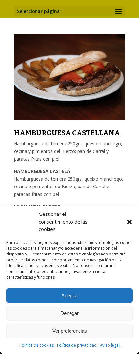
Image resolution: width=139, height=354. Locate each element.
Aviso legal (110, 345)
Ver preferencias (69, 331)
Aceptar (69, 295)
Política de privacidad (77, 345)
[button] (129, 222)
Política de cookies (36, 345)
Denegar (69, 313)
